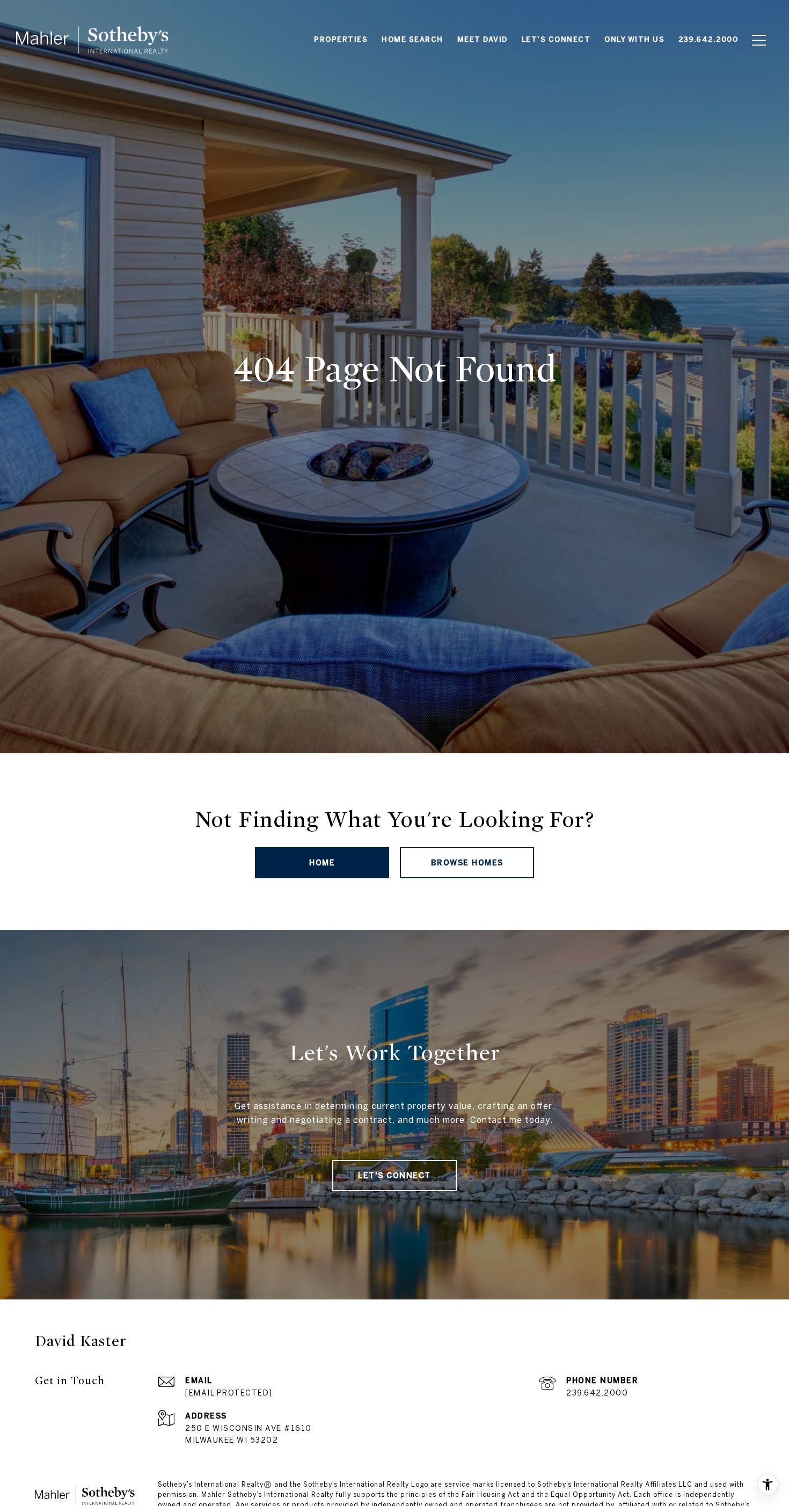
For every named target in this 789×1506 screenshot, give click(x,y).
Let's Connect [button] (394, 1175)
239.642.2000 (597, 1393)
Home (322, 862)
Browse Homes (467, 862)
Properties (341, 39)
